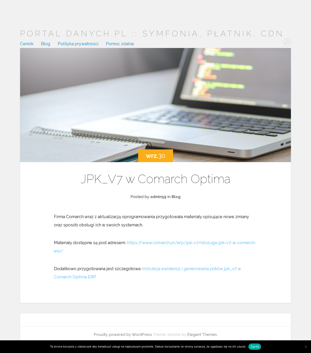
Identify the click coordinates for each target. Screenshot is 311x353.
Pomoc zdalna (120, 44)
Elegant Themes (202, 334)
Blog (45, 44)
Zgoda (254, 346)
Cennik (27, 44)
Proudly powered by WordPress (123, 334)
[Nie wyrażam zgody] (306, 347)
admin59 (158, 196)
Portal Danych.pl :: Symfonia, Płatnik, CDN (152, 33)
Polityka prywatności (78, 44)
